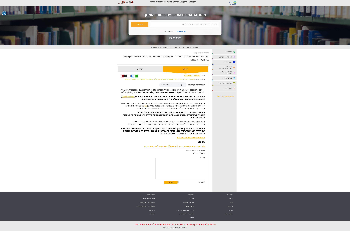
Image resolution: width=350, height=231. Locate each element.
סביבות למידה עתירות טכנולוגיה (145, 206)
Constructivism (128, 96)
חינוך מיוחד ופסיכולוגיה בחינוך (184, 210)
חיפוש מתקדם (175, 38)
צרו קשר (177, 47)
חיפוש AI (154, 47)
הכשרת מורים (190, 206)
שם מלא (202, 182)
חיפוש (140, 24)
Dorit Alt (197, 75)
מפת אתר (230, 210)
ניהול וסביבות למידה (149, 199)
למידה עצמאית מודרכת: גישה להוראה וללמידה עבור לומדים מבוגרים (174, 146)
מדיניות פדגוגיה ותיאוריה (186, 214)
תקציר (185, 69)
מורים (192, 218)
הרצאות (192, 79)
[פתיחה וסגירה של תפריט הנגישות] (4, 13)
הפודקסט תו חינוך (165, 47)
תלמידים (152, 214)
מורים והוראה (151, 195)
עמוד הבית (230, 195)
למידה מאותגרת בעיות (169, 79)
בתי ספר (191, 199)
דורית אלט (188, 75)
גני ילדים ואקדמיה (198, 53)
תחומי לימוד (151, 210)
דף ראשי (206, 53)
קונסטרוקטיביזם (130, 79)
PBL (145, 105)
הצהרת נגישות (229, 214)
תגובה (202, 157)
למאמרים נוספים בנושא (225, 96)
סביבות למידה (142, 79)
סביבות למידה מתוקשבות (147, 202)
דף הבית (196, 47)
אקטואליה (191, 195)
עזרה (183, 47)
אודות (189, 47)
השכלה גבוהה (183, 79)
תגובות (140, 69)
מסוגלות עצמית (154, 79)
